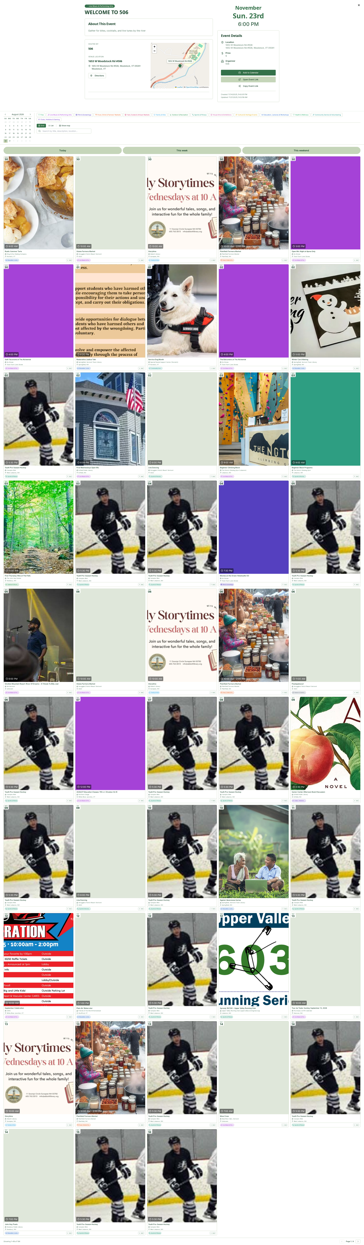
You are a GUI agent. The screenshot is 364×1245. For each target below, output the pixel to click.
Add (70, 260)
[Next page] (358, 1241)
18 (14, 133)
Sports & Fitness (200, 115)
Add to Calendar (250, 72)
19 (18, 133)
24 (10, 137)
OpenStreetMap (192, 87)
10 (10, 130)
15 (30, 130)
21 (26, 133)
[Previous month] (5, 114)
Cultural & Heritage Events (247, 115)
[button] (180, 66)
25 (14, 137)
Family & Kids (161, 115)
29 (18, 122)
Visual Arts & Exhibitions (222, 115)
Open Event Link (250, 79)
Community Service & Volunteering (328, 115)
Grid (42, 126)
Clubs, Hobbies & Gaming (50, 120)
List (52, 126)
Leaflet (180, 87)
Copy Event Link (250, 86)
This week (182, 150)
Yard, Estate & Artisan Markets (138, 115)
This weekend (301, 150)
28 (14, 122)
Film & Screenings (84, 115)
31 (26, 122)
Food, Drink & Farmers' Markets (109, 115)
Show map (66, 126)
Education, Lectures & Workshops (276, 115)
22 (30, 133)
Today (62, 150)
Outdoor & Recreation (180, 115)
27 (10, 122)
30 (22, 122)
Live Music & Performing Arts (61, 115)
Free (42, 115)
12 (18, 130)
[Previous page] (341, 1241)
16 (5, 133)
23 (6, 137)
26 (6, 122)
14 (26, 130)
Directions (99, 75)
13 (22, 130)
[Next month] (30, 114)
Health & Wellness (302, 115)
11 (13, 130)
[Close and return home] (359, 5)
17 (9, 133)
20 (22, 133)
